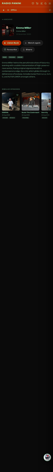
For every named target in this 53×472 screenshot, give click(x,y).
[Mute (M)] (8, 10)
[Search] (45, 3)
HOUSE (20, 57)
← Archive (7, 19)
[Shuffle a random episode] (41, 3)
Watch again (32, 43)
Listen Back (11, 43)
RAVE (4, 57)
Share (29, 50)
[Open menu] (50, 3)
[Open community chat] (50, 10)
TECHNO (12, 57)
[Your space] (33, 3)
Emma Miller (21, 31)
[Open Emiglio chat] (47, 457)
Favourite (12, 50)
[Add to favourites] (17, 95)
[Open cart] (37, 3)
